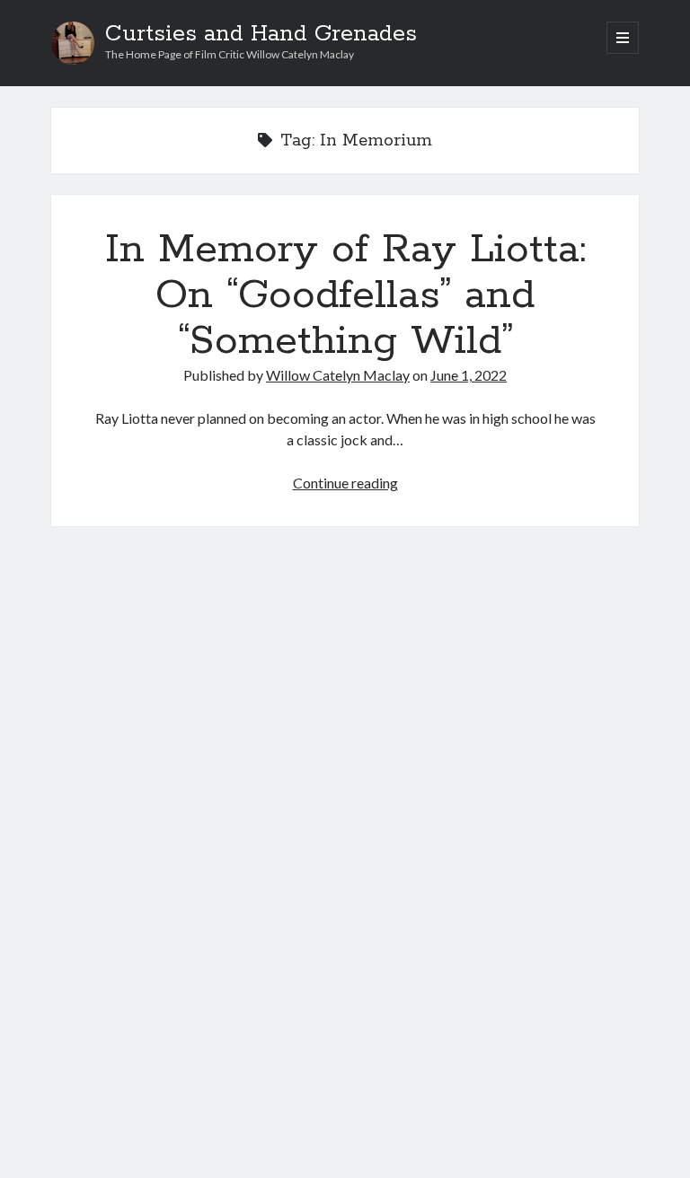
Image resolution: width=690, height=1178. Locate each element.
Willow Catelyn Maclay (338, 374)
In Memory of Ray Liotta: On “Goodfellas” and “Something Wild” (345, 295)
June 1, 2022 (468, 374)
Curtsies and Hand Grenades (261, 34)
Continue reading (345, 482)
